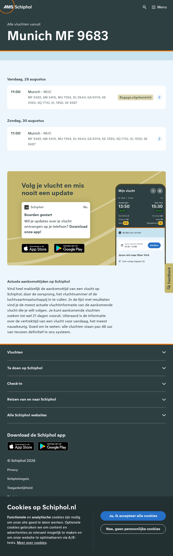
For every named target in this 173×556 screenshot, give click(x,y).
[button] (169, 278)
